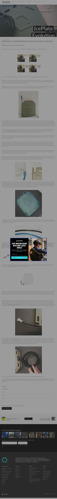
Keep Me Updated (19, 257)
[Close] (46, 239)
